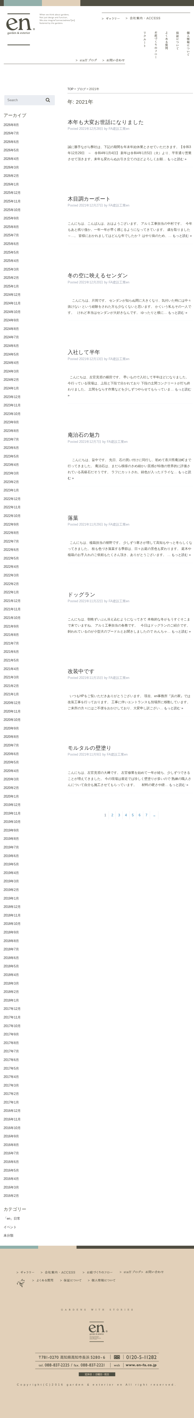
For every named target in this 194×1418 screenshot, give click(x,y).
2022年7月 (11, 541)
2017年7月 (11, 1051)
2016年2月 (11, 1196)
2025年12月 (12, 193)
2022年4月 (11, 567)
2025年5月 (11, 252)
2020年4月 (11, 771)
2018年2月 (11, 992)
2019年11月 (12, 813)
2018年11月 (12, 915)
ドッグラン (81, 594)
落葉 (73, 518)
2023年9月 (11, 422)
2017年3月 (11, 1085)
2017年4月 (11, 1077)
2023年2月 (11, 482)
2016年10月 (12, 1128)
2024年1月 (11, 388)
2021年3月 (11, 677)
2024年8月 (11, 329)
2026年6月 (11, 142)
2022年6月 (11, 550)
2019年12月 (12, 805)
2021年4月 (11, 669)
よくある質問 (166, 44)
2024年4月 (11, 363)
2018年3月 (11, 983)
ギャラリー (114, 18)
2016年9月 (11, 1136)
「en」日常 (12, 1218)
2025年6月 (11, 244)
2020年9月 (11, 728)
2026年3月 (11, 167)
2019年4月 (11, 873)
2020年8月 (11, 737)
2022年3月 (11, 575)
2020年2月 (11, 788)
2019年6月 (11, 856)
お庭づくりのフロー (156, 44)
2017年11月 (12, 1017)
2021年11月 (12, 609)
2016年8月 (11, 1145)
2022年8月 (11, 533)
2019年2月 (11, 890)
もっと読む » (176, 159)
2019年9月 (11, 830)
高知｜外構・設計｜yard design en (20, 29)
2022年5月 (11, 558)
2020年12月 (12, 703)
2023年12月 (12, 397)
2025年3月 (11, 269)
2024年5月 (11, 354)
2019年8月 (11, 839)
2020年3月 (11, 779)
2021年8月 (11, 635)
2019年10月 (12, 822)
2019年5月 (11, 864)
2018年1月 (11, 1000)
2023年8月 (11, 431)
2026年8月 (11, 125)
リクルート (145, 44)
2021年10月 (12, 618)
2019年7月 (11, 847)
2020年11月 (12, 711)
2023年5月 (11, 456)
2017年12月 (12, 1009)
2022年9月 (11, 524)
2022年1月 (11, 592)
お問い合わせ (113, 60)
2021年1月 (11, 694)
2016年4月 (11, 1179)
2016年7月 (11, 1153)
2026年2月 (11, 176)
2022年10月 (12, 516)
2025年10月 (12, 210)
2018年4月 (11, 975)
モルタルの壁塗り (90, 748)
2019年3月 (11, 881)
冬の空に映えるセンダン (98, 275)
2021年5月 (11, 660)
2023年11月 (12, 405)
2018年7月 (11, 949)
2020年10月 (12, 720)
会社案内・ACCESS (144, 17)
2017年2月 (11, 1094)
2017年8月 (11, 1043)
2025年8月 (11, 227)
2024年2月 (11, 380)
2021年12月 (12, 601)
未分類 (8, 1235)
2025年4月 (11, 261)
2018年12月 (12, 907)
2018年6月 (11, 958)
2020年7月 (11, 745)
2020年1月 (11, 796)
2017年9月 (11, 1034)
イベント (10, 1227)
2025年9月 (11, 218)
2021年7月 (11, 643)
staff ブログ (86, 60)
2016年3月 (11, 1187)
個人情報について (188, 44)
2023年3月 (11, 473)
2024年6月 (11, 346)
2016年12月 (12, 1111)
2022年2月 (11, 584)
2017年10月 (12, 1026)
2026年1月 (11, 184)
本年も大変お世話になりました (106, 122)
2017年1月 (11, 1102)
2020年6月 (11, 754)
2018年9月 (11, 932)
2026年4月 (11, 159)
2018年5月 (11, 966)
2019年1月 (11, 898)
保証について (177, 44)
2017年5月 (11, 1068)
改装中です (81, 671)
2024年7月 (11, 337)
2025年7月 (11, 235)
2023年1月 (11, 490)
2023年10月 (12, 414)
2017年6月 (11, 1060)
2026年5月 (11, 150)
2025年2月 (11, 278)
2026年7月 (11, 133)
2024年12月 (12, 295)
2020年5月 (11, 762)
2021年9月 (11, 626)
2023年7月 (11, 439)
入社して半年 (84, 352)
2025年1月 (11, 286)
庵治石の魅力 (84, 435)
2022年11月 (12, 507)
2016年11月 (12, 1119)
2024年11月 (12, 303)
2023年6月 (11, 448)
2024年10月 (12, 312)
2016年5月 (11, 1170)
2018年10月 (12, 924)
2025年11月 (12, 201)
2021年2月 (11, 686)
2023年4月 (11, 465)
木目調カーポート (89, 199)
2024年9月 (11, 320)
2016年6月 (11, 1162)
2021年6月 (11, 652)
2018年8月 (11, 941)
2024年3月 (11, 371)
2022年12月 (12, 499)
